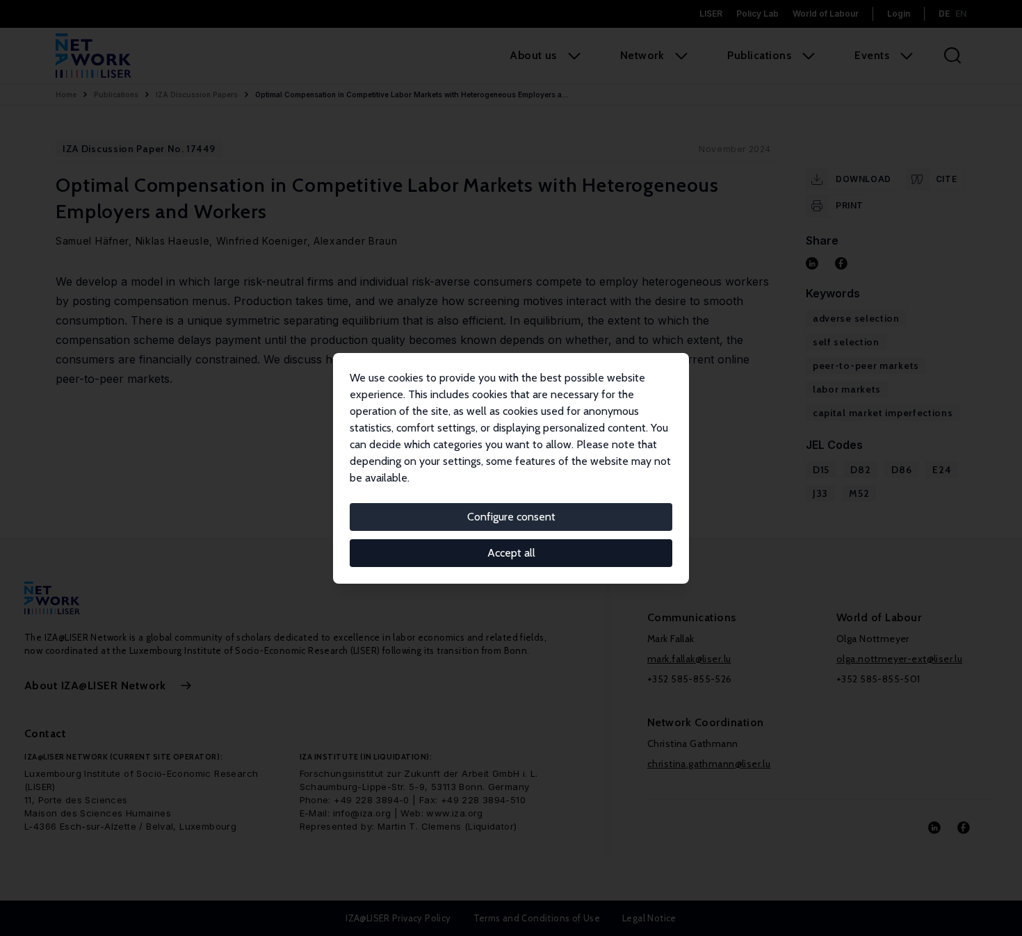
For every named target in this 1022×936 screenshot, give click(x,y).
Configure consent (511, 516)
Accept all (511, 552)
